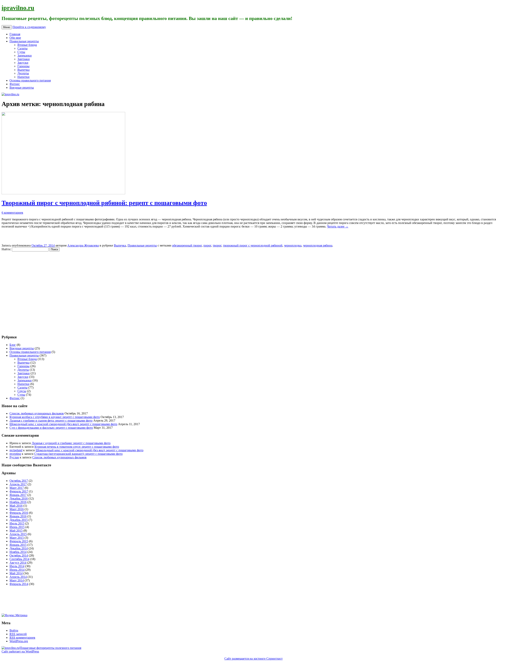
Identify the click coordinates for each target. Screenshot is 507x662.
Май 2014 (16, 573)
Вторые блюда (27, 44)
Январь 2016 (18, 516)
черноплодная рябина (317, 245)
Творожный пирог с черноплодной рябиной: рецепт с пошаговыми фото (104, 202)
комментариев (22, 637)
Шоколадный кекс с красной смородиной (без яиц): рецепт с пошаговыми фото (63, 424)
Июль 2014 (17, 566)
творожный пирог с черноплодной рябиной (252, 245)
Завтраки (23, 59)
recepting (15, 453)
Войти (14, 630)
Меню (6, 27)
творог (217, 245)
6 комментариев (12, 212)
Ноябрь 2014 (18, 552)
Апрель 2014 (18, 577)
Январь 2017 (18, 495)
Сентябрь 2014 (19, 559)
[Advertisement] (25, 291)
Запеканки (24, 55)
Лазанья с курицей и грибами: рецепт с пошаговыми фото (71, 443)
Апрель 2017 (18, 484)
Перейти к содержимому (29, 27)
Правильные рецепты (24, 41)
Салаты (22, 48)
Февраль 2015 (19, 541)
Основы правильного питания (30, 80)
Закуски (22, 62)
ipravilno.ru (18, 7)
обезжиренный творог (187, 245)
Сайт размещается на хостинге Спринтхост (253, 658)
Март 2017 (17, 487)
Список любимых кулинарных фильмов (37, 413)
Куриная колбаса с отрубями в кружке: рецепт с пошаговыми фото (55, 417)
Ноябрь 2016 (18, 502)
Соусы (21, 391)
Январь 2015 (18, 544)
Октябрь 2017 (19, 480)
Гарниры (23, 66)
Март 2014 (17, 580)
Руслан (14, 457)
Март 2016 (17, 509)
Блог (13, 344)
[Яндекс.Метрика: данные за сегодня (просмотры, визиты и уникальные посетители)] (14, 615)
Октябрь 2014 (19, 555)
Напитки (23, 77)
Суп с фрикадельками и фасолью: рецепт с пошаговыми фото (51, 427)
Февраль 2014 (19, 584)
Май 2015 (16, 530)
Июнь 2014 (17, 569)
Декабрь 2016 (19, 498)
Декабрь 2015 (19, 520)
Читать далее (337, 226)
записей (18, 634)
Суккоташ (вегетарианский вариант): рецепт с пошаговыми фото (78, 453)
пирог (207, 245)
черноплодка (292, 245)
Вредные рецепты (22, 87)
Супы (21, 52)
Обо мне (15, 37)
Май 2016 (16, 505)
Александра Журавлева (83, 245)
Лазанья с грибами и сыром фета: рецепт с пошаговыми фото (51, 420)
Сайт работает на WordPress (20, 651)
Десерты (23, 73)
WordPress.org (19, 641)
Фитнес (15, 84)
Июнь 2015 (17, 527)
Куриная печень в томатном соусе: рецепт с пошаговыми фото (76, 446)
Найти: (6, 249)
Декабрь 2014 (19, 548)
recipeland (16, 450)
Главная (15, 34)
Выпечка (23, 69)
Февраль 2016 (19, 512)
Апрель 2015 (18, 534)
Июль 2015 (17, 523)
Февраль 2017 (19, 491)
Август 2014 (18, 562)
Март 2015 (17, 537)
